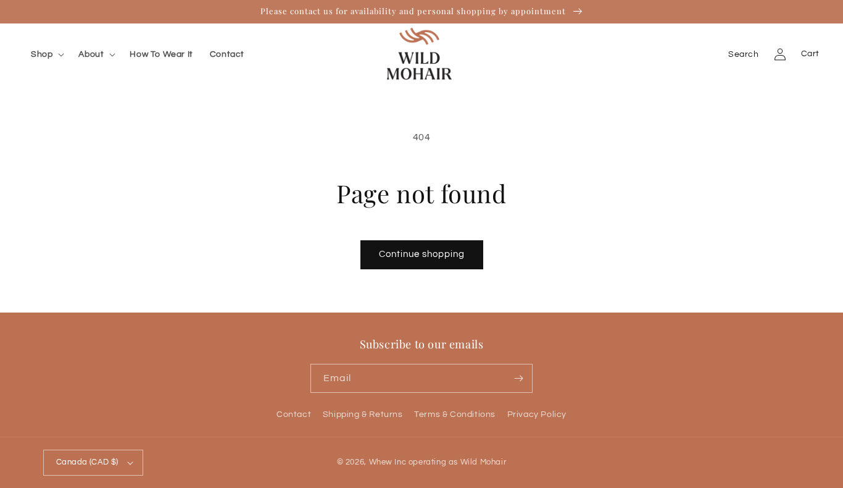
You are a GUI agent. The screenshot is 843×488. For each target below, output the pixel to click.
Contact (293, 414)
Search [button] (743, 54)
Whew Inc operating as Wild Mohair (438, 462)
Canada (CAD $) (87, 462)
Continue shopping (422, 254)
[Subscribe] (518, 378)
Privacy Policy (537, 414)
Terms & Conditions (455, 414)
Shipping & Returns (363, 414)
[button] (50, 54)
